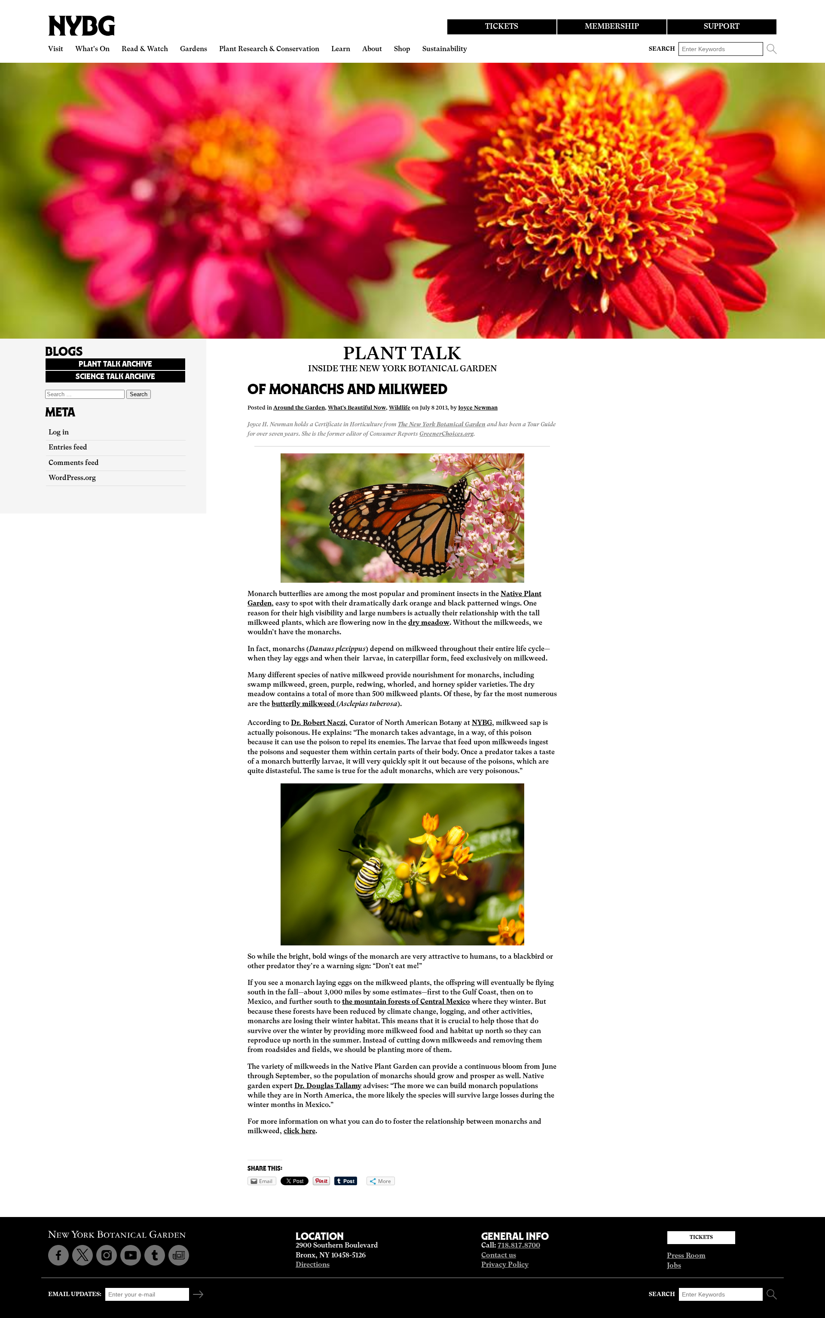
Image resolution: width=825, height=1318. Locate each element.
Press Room (686, 1256)
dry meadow (428, 623)
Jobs (674, 1266)
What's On (92, 49)
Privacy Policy (505, 1265)
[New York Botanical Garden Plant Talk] (178, 1255)
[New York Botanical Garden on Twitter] (82, 1255)
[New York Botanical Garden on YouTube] (130, 1255)
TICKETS (501, 27)
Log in (59, 432)
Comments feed (74, 463)
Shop (402, 49)
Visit (55, 49)
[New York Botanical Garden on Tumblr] (154, 1255)
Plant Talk (402, 355)
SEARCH (662, 49)
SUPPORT (721, 27)
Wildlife (399, 408)
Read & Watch (145, 49)
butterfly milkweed (304, 704)
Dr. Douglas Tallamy (327, 1086)
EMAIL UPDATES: (74, 1294)
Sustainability (444, 49)
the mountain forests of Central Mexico (406, 1002)
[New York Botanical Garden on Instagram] (106, 1255)
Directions (313, 1265)
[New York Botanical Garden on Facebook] (58, 1255)
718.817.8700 (519, 1245)
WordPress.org (72, 478)
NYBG (482, 723)
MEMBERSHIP (612, 27)
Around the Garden (299, 408)
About (372, 49)
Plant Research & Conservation (269, 49)
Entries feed (68, 447)
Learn (340, 49)
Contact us (498, 1255)
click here (299, 1131)
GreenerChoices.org (446, 434)
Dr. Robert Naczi (318, 723)
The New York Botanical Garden (442, 425)
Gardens (193, 49)
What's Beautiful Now (357, 408)
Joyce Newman (478, 408)
